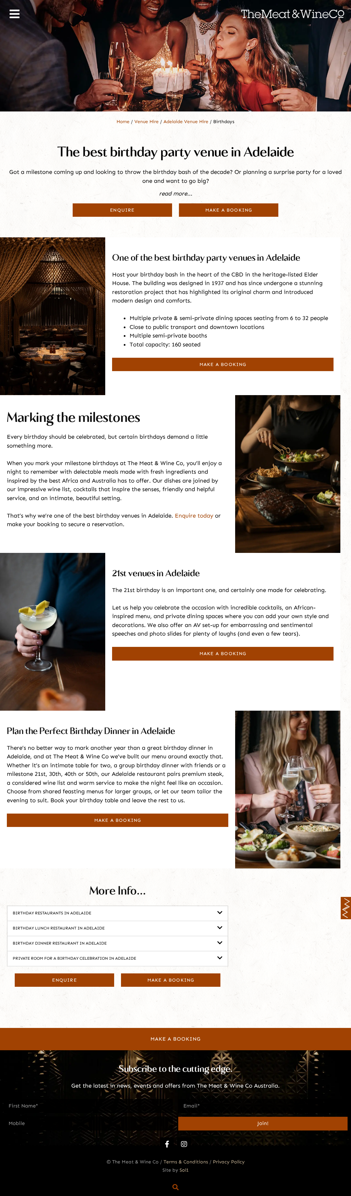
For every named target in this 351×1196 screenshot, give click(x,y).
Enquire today (194, 515)
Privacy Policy (229, 1162)
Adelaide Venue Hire (186, 122)
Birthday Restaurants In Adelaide (52, 913)
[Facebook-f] (167, 1144)
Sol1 (184, 1170)
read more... (175, 193)
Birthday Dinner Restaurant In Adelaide (60, 943)
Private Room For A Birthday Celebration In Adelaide (74, 958)
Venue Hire (146, 122)
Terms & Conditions (186, 1162)
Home (123, 122)
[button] (175, 197)
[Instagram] (184, 1144)
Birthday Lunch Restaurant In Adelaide (59, 928)
